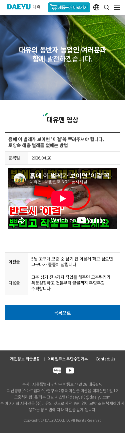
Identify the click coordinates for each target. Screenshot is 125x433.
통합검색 (106, 7)
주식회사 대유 (26, 6)
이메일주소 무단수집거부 (67, 358)
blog (57, 371)
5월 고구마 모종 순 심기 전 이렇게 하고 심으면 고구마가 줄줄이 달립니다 (72, 261)
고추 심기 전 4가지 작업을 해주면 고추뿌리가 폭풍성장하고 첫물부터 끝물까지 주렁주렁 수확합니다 (70, 283)
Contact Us (105, 358)
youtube (70, 371)
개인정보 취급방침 (25, 358)
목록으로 (62, 312)
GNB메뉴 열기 (117, 7)
